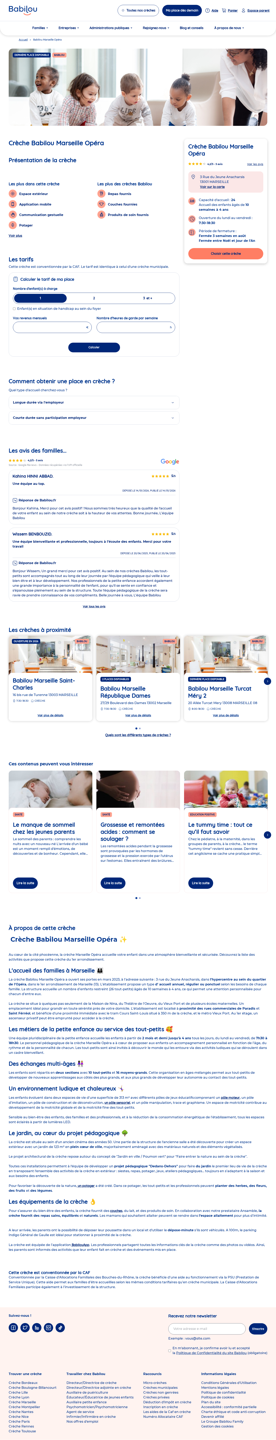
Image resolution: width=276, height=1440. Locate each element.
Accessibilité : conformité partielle (229, 1407)
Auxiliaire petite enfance (86, 1402)
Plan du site (211, 1402)
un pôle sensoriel (117, 1103)
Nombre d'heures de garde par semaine (136, 318)
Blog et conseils (191, 28)
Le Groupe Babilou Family (222, 1421)
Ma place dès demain (182, 10)
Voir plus (15, 236)
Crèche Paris (19, 1421)
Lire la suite (25, 883)
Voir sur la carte (212, 187)
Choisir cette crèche (226, 253)
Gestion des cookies (217, 1426)
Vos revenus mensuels (40, 318)
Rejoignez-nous (154, 28)
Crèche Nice (19, 1417)
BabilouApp (80, 1245)
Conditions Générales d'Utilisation (229, 1383)
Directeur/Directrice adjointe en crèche (98, 1388)
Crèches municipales (160, 1388)
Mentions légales (215, 1388)
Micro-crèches (154, 1383)
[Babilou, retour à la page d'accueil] (22, 10)
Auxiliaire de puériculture (87, 1392)
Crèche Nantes (21, 1412)
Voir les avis (255, 164)
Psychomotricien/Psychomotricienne (97, 1407)
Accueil (23, 39)
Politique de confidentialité (223, 1392)
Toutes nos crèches (140, 10)
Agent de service (80, 1412)
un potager (86, 1186)
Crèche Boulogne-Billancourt (33, 1388)
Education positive (202, 814)
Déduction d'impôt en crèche (167, 1402)
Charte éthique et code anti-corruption (233, 1412)
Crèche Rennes (21, 1426)
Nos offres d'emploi (82, 1421)
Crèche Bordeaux (23, 1383)
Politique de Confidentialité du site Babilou (211, 1353)
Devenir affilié (212, 1417)
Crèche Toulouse (22, 1431)
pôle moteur (230, 1098)
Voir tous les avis (94, 606)
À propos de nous (227, 28)
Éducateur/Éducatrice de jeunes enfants (100, 1397)
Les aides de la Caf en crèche (167, 1412)
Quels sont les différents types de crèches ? (138, 735)
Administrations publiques (109, 28)
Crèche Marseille (22, 1402)
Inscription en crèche (160, 1407)
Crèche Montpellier (24, 1407)
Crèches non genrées (160, 1392)
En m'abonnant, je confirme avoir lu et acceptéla (220, 1350)
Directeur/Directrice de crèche (91, 1383)
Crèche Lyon (19, 1397)
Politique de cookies (217, 1397)
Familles (38, 28)
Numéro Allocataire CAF (163, 1417)
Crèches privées (156, 1397)
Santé (18, 814)
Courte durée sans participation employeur (49, 418)
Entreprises (67, 28)
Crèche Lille (18, 1392)
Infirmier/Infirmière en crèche (91, 1417)
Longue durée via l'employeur (38, 402)
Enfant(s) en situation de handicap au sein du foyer (59, 309)
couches (116, 1211)
